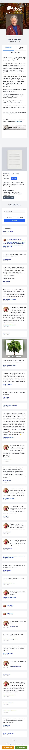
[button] (14, 348)
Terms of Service (18, 744)
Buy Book (14, 178)
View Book (6, 178)
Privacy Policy (10, 744)
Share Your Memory (8, 197)
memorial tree (20, 120)
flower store (18, 121)
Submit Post (14, 220)
